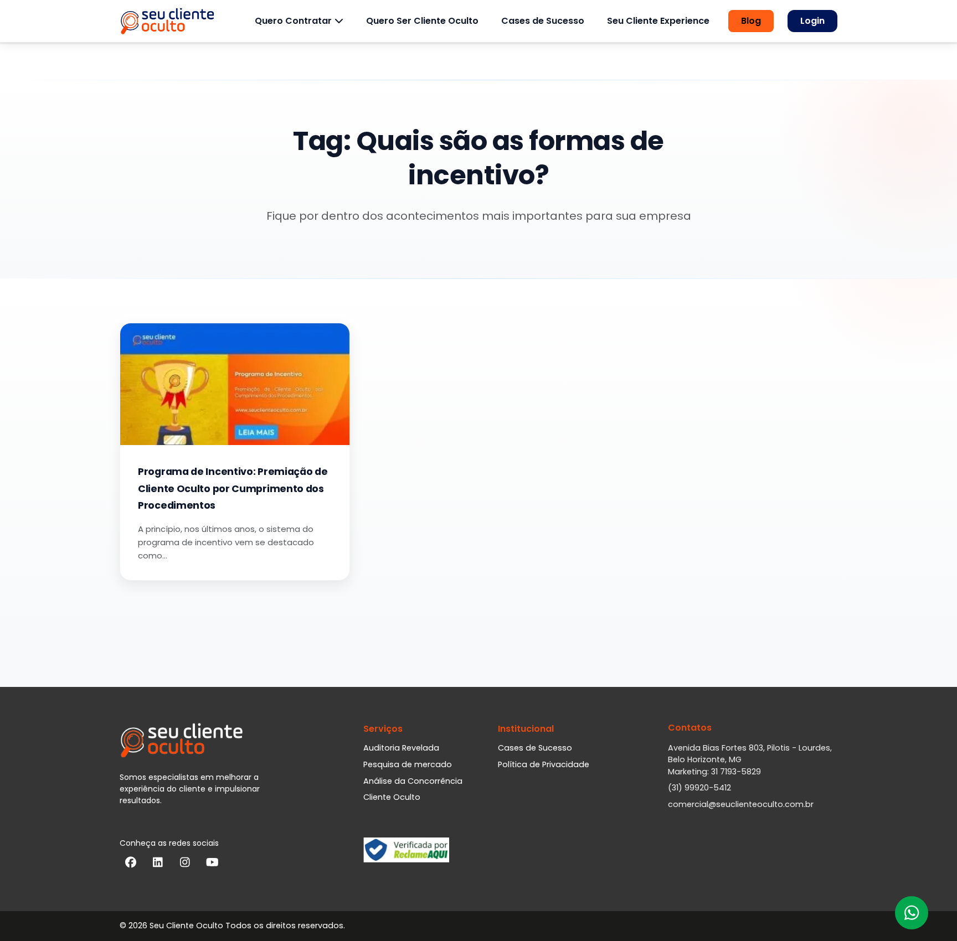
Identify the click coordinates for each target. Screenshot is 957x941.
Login (812, 20)
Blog (751, 20)
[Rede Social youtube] (212, 865)
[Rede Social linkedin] (158, 865)
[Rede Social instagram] (185, 865)
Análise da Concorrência (412, 781)
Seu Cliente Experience (658, 20)
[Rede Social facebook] (131, 865)
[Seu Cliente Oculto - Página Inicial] (167, 21)
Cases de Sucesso (542, 20)
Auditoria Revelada (401, 747)
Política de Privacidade (543, 764)
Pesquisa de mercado (407, 764)
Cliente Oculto (391, 797)
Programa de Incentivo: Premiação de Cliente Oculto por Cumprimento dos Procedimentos (233, 489)
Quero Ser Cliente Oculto (422, 20)
